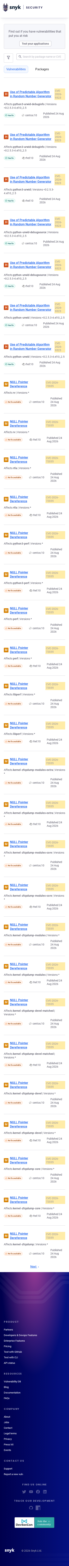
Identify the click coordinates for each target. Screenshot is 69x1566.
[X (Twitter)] (24, 1493)
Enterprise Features (14, 1340)
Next (33, 1266)
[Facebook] (38, 1493)
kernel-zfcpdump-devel (27, 1093)
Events (7, 1450)
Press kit (8, 1444)
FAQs (7, 1398)
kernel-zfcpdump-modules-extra (33, 769)
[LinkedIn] (45, 1493)
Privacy (8, 1439)
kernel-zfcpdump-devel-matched (33, 1010)
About (7, 1416)
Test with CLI (11, 1357)
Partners (8, 1329)
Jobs (6, 1422)
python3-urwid (22, 189)
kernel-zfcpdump (23, 1244)
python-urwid (21, 317)
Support (8, 1468)
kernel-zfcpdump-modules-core (32, 852)
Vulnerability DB (12, 1381)
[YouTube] (31, 1493)
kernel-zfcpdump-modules (29, 935)
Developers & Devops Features (20, 1335)
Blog (6, 1387)
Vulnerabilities (16, 69)
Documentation (12, 1392)
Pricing (7, 1346)
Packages (42, 69)
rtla (15, 468)
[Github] (31, 1509)
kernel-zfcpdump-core (26, 1168)
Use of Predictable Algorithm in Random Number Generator (30, 94)
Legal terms (10, 1433)
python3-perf (21, 543)
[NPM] (38, 1509)
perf (15, 619)
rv (14, 392)
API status (9, 1363)
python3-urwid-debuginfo (28, 104)
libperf (17, 694)
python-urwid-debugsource (29, 232)
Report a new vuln (13, 1474)
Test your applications (35, 43)
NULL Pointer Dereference (19, 384)
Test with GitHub (13, 1351)
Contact (8, 1427)
